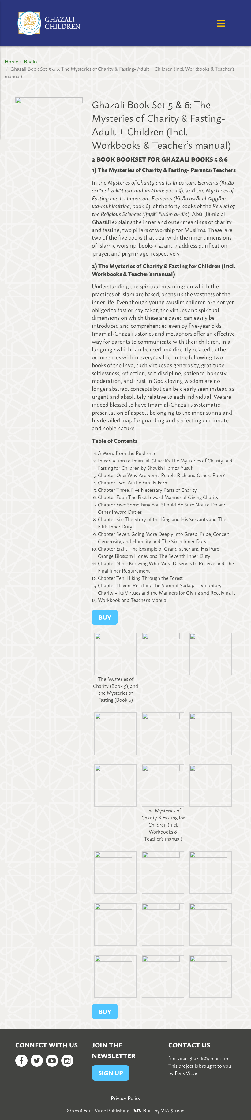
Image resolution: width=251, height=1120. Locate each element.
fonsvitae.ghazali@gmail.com (199, 1058)
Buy (104, 1011)
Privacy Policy (125, 1098)
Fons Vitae (186, 1073)
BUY (104, 617)
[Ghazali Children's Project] (49, 20)
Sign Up (110, 1073)
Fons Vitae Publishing (106, 1110)
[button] (115, 668)
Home (11, 61)
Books (30, 61)
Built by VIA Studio (163, 1110)
